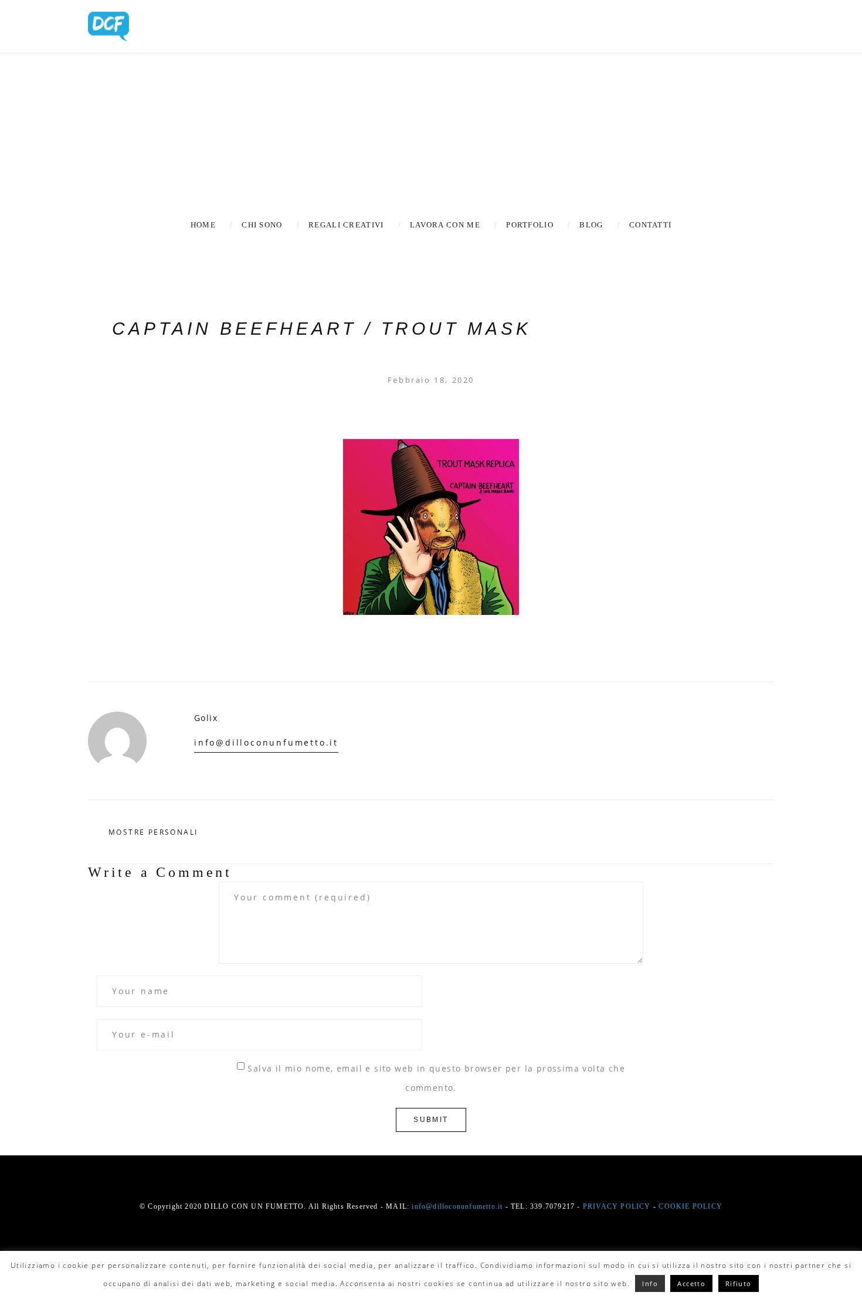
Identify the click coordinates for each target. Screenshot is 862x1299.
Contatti (650, 224)
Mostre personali (153, 832)
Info (650, 1283)
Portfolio (530, 224)
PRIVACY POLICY (617, 1206)
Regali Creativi (346, 224)
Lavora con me (445, 224)
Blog (591, 224)
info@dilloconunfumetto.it (266, 742)
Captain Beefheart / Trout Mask (321, 328)
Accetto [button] (691, 1283)
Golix (206, 717)
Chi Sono (262, 224)
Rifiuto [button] (738, 1283)
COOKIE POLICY (690, 1206)
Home (203, 224)
